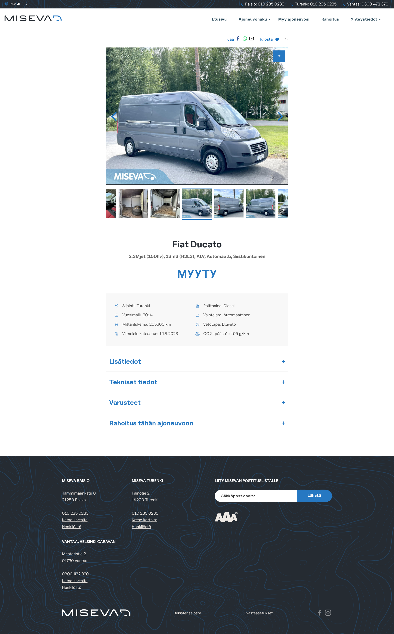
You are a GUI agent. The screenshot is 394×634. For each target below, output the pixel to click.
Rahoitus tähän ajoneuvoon (151, 423)
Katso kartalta (75, 520)
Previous (114, 116)
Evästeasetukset (258, 613)
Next (280, 116)
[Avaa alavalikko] (269, 19)
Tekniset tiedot (133, 382)
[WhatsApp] (244, 38)
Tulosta (266, 39)
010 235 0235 (145, 513)
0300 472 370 (75, 574)
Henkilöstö (71, 526)
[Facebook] (237, 38)
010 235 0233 (75, 513)
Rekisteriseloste (187, 613)
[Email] (251, 38)
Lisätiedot (125, 361)
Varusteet (125, 402)
